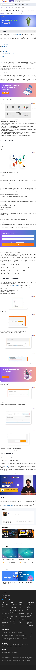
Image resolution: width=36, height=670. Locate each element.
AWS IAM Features (4, 51)
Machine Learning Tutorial (5, 644)
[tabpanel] (10, 535)
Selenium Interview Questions (6, 657)
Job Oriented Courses (14, 633)
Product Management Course (5, 625)
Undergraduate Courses (22, 635)
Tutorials (19, 4)
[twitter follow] (4, 595)
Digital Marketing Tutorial (5, 646)
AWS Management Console (16, 285)
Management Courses (16, 638)
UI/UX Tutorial (20, 646)
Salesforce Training (13, 607)
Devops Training (4, 609)
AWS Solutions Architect (13, 604)
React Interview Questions (29, 620)
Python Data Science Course (22, 622)
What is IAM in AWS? (4, 44)
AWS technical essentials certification (8, 505)
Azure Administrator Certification (13, 614)
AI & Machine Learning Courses (26, 630)
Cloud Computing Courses (21, 620)
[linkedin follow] (5, 595)
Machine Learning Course (4, 606)
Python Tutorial (21, 604)
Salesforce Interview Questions (30, 614)
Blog (4, 7)
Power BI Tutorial (13, 644)
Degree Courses (20, 633)
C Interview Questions (5, 660)
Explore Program (5, 92)
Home (2, 7)
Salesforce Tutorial (21, 613)
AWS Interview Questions (29, 607)
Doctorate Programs (15, 635)
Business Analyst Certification (4, 611)
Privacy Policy (22, 242)
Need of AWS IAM (4, 46)
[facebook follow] (2, 595)
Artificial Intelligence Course (13, 611)
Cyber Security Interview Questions (7, 658)
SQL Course (3, 619)
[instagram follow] (8, 595)
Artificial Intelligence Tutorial (26, 644)
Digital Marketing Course (12, 618)
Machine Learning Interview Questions (26, 657)
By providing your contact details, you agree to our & (13, 242)
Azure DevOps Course (13, 621)
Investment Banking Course (5, 617)
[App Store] (11, 599)
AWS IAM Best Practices (5, 54)
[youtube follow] (7, 595)
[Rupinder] (5, 513)
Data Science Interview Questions (30, 609)
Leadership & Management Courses (7, 638)
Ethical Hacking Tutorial (22, 616)
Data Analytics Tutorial (13, 646)
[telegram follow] (9, 595)
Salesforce (8, 652)
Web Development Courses (12, 623)
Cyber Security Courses (5, 613)
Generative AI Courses (24, 638)
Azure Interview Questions (15, 657)
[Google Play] (5, 599)
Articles (16, 4)
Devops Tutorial (21, 607)
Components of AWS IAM (5, 49)
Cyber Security (4, 652)
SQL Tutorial (18, 644)
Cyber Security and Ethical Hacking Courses (18, 632)
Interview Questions (25, 4)
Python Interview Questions (29, 605)
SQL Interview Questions (29, 618)
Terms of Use (18, 242)
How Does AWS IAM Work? (5, 48)
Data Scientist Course (5, 604)
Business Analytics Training (4, 615)
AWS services (14, 225)
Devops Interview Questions (29, 611)
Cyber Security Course (13, 616)
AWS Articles (8, 7)
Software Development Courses (6, 635)
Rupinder (2, 13)
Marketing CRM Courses (27, 633)
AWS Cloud (2, 62)
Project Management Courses (6, 632)
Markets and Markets (24, 35)
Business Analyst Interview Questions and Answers (20, 658)
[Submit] (16, 1)
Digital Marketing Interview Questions (30, 625)
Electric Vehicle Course (13, 620)
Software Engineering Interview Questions (26, 660)
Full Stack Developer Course (5, 623)
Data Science (4, 630)
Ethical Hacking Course (13, 612)
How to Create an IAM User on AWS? (7, 53)
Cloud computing (19, 34)
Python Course (4, 608)
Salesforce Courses (9, 630)
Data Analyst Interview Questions (14, 660)
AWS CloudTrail (6, 466)
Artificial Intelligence (14, 652)
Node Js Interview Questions (29, 623)
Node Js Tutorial (21, 610)
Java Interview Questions (29, 616)
